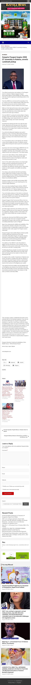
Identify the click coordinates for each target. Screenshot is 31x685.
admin (12, 64)
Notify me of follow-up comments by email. (13, 486)
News (4, 582)
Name (3, 467)
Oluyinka (19, 682)
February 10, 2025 (6, 64)
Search (3, 501)
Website (4, 480)
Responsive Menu (28, 1)
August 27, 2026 (6, 645)
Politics (8, 582)
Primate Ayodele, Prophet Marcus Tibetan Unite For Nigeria (16, 430)
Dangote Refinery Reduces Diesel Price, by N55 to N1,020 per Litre (15, 436)
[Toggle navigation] (3, 42)
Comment (5, 450)
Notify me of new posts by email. (11, 489)
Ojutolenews (19, 680)
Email (3, 473)
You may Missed (7, 565)
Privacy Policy (11, 682)
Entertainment (6, 638)
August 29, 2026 (6, 589)
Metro (12, 638)
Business (4, 54)
